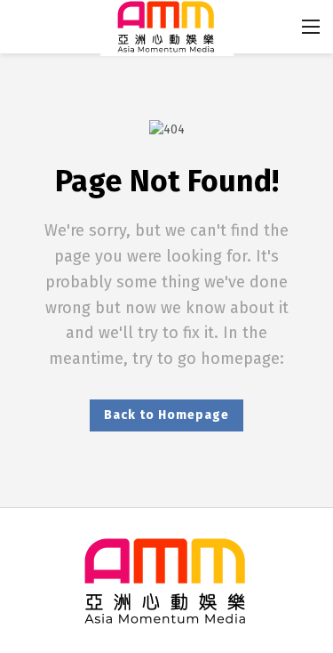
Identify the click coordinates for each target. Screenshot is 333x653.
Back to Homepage (166, 415)
